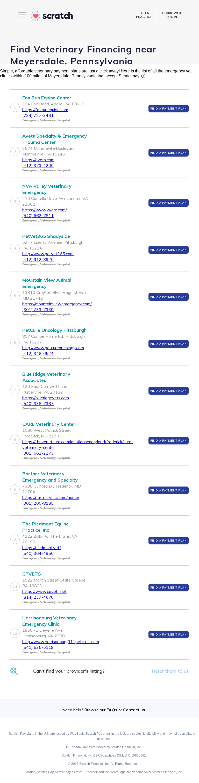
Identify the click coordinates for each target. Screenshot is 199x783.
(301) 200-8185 (38, 503)
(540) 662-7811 (38, 215)
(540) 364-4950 (38, 553)
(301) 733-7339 (38, 309)
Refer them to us (170, 671)
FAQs (111, 709)
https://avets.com (38, 159)
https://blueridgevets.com (45, 397)
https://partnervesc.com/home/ (50, 497)
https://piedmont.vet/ (41, 547)
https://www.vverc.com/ (44, 209)
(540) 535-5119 (38, 647)
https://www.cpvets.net (44, 591)
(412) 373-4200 (38, 165)
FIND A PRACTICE (144, 15)
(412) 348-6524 (38, 353)
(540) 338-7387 (38, 403)
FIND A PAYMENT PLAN (168, 108)
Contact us (134, 709)
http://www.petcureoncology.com (53, 347)
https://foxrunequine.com (45, 109)
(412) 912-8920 (38, 259)
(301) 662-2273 (38, 453)
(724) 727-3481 (38, 115)
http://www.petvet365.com (48, 253)
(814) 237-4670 (38, 597)
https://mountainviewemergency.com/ (57, 303)
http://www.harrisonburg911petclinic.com (60, 641)
